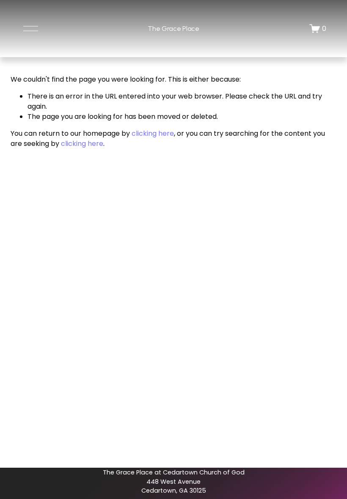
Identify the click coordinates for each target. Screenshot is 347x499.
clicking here (153, 133)
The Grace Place (173, 29)
